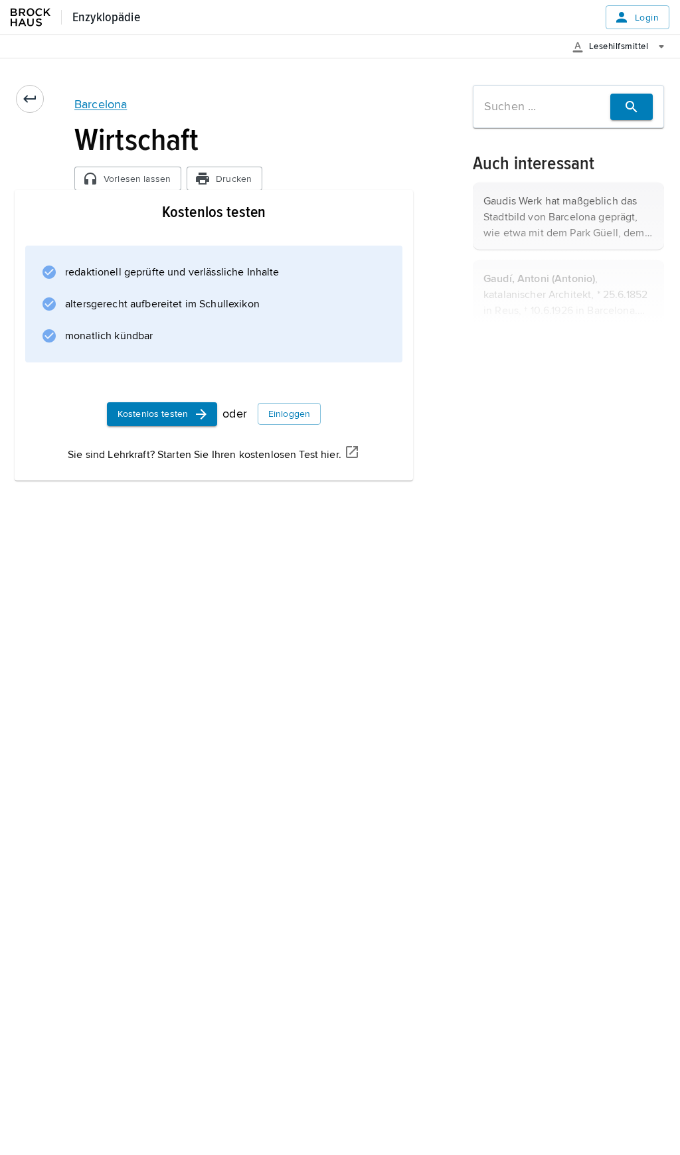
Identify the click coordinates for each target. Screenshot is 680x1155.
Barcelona (100, 104)
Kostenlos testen (153, 414)
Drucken (234, 179)
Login (647, 17)
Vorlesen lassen (137, 179)
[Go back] (30, 99)
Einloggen (289, 414)
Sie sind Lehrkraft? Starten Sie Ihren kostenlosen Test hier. (204, 454)
